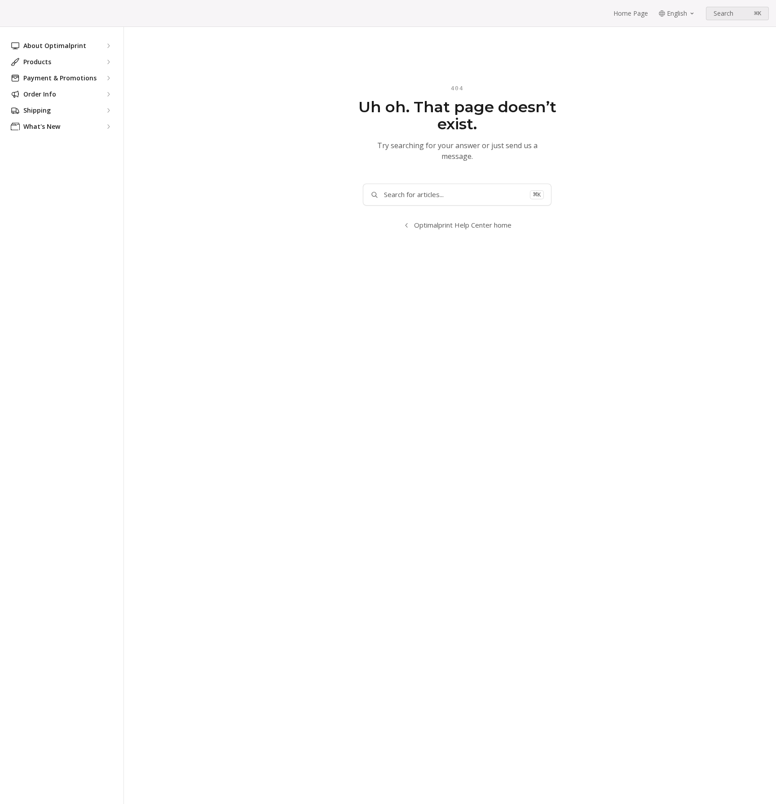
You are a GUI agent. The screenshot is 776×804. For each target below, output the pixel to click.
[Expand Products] (108, 62)
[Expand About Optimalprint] (108, 46)
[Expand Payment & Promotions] (108, 78)
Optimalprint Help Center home (462, 224)
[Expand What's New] (108, 126)
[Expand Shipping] (108, 110)
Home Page (630, 13)
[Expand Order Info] (108, 94)
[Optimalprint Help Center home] (9, 13)
